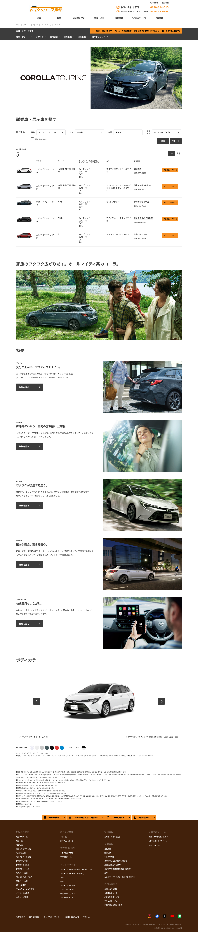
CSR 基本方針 (34, 917)
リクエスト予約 (169, 170)
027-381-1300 (140, 189)
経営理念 (107, 853)
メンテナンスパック (67, 885)
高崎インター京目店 (23, 857)
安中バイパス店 (140, 234)
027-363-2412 (140, 173)
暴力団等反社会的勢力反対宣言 (115, 861)
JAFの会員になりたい (156, 841)
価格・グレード (22, 36)
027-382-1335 (140, 238)
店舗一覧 (19, 841)
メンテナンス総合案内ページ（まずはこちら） (77, 869)
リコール (86, 917)
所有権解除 (20, 917)
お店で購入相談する (173, 31)
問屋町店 (137, 169)
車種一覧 (63, 837)
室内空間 (54, 36)
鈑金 (62, 881)
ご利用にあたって (110, 893)
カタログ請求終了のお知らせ (148, 31)
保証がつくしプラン (67, 893)
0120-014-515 (159, 6)
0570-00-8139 (159, 11)
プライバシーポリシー (112, 901)
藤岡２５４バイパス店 (143, 218)
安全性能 (82, 36)
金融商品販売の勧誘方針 (113, 865)
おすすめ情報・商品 (67, 897)
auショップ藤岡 (22, 897)
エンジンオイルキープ (68, 889)
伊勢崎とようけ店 (22, 869)
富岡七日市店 (21, 885)
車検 (62, 877)
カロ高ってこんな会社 (112, 837)
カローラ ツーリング (25, 30)
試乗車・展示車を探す (104, 31)
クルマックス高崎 (22, 893)
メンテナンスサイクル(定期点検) (72, 873)
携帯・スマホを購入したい (158, 837)
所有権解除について (111, 897)
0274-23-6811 (140, 222)
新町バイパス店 (21, 873)
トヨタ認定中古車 (66, 853)
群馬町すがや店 (21, 861)
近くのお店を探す (125, 31)
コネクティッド (98, 36)
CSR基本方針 (109, 857)
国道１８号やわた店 (142, 185)
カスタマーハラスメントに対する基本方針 (119, 877)
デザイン (40, 36)
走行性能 (68, 36)
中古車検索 (64, 857)
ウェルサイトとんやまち (25, 889)
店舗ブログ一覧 (21, 837)
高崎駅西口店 (21, 853)
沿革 (106, 873)
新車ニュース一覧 (66, 841)
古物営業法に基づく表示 (113, 905)
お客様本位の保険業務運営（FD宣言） (118, 869)
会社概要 (107, 849)
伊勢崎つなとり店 (141, 201)
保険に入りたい (154, 845)
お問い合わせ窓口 (110, 889)
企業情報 (165, 3)
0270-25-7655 (140, 205)
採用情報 (108, 831)
